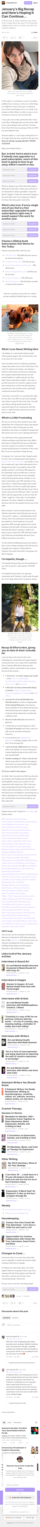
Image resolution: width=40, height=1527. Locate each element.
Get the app (30, 1518)
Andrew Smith (28, 896)
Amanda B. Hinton (27, 849)
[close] (34, 1457)
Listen (35, 32)
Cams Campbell (24, 693)
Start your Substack (15, 1518)
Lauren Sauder (7, 821)
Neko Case (6, 912)
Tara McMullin (30, 866)
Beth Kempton (7, 819)
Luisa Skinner (7, 904)
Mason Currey (15, 846)
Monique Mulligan (9, 852)
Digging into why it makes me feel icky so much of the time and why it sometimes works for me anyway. (14, 1437)
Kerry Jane (17, 904)
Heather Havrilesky (21, 857)
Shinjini (20, 852)
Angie (15, 693)
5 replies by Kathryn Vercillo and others (22, 1363)
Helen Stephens (8, 844)
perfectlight (23, 678)
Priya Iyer (5, 846)
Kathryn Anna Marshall (26, 918)
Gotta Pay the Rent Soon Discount (18, 265)
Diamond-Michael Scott (11, 874)
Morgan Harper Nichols (27, 854)
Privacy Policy (23, 1506)
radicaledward (32, 874)
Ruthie (20, 681)
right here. (15, 940)
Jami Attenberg (29, 907)
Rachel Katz (6, 888)
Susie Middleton (8, 824)
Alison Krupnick (8, 833)
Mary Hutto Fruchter (10, 835)
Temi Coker (32, 921)
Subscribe (28, 3)
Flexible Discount (12, 281)
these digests (30, 811)
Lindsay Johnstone (9, 918)
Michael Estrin (7, 860)
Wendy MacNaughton (10, 868)
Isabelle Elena (24, 835)
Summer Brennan (8, 827)
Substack (10, 1523)
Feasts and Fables (21, 833)
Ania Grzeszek (21, 827)
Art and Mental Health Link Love (18, 1209)
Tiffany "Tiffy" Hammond (12, 896)
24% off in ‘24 (10, 255)
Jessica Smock (19, 893)
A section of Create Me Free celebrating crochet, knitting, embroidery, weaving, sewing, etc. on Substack (15, 1454)
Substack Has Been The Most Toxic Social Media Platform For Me (14, 1430)
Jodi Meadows (19, 863)
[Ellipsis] (37, 1336)
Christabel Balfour (20, 921)
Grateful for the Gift (13, 261)
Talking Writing (31, 860)
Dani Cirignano (7, 857)
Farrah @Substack (8, 838)
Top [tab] (4, 1422)
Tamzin (27, 915)
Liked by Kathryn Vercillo (15, 1339)
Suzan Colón (6, 866)
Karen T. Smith (7, 893)
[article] (20, 1435)
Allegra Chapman (20, 690)
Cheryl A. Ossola (8, 877)
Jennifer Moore (11, 681)
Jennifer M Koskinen (24, 899)
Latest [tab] (9, 1422)
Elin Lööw (27, 841)
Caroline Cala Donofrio (20, 888)
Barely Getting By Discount (15, 271)
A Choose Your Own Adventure (19, 460)
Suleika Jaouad (21, 838)
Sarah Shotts (6, 907)
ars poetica (26, 904)
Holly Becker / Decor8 (21, 910)
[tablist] (10, 1318)
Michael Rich (7, 882)
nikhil (22, 926)
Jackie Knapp (7, 910)
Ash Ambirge (7, 921)
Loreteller (5, 879)
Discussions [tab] (17, 1422)
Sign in (35, 3)
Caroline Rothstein (26, 868)
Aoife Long (19, 877)
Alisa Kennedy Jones (22, 844)
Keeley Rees (26, 846)
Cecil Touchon (29, 912)
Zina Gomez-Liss (21, 824)
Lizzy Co (14, 678)
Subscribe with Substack (21, 1497)
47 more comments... (9, 1412)
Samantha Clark (8, 926)
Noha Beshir (6, 915)
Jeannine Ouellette (29, 879)
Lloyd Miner (17, 841)
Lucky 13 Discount (12, 278)
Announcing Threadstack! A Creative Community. (14, 1449)
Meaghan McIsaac (8, 885)
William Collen (22, 890)
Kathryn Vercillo (12, 973)
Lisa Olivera (30, 863)
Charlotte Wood (20, 819)
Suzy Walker (6, 923)
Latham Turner (7, 863)
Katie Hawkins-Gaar (22, 901)
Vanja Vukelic (15, 879)
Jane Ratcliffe (19, 860)
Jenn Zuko (23, 684)
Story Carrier (10, 684)
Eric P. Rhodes (18, 882)
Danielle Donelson (9, 890)
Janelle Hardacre (24, 830)
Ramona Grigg (7, 849)
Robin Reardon (29, 681)
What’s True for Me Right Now (17, 1213)
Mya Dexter (33, 923)
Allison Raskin (17, 915)
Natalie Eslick (31, 821)
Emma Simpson (17, 912)
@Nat (17, 926)
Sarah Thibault (19, 821)
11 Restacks (26, 1296)
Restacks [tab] (15, 1318)
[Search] (36, 1422)
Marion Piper (7, 841)
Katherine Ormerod (9, 830)
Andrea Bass (16, 871)
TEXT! (23, 874)
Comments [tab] (6, 1318)
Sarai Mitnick (17, 907)
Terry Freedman (22, 885)
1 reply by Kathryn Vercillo (17, 1403)
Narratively (6, 871)
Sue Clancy (16, 923)
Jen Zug (16, 849)
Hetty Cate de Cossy (9, 854)
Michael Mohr (17, 866)
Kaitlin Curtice (30, 877)
